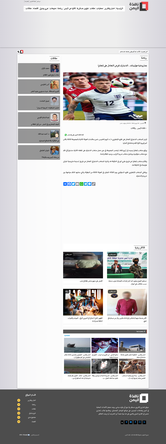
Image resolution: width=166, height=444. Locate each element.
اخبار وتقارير (109, 8)
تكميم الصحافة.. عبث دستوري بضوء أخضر (45, 91)
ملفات (92, 8)
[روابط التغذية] (144, 422)
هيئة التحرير (33, 1)
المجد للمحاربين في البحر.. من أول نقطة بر (45, 124)
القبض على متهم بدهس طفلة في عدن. (91, 281)
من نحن (38, 1)
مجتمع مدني (32, 417)
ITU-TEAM (23, 435)
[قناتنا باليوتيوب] (131, 422)
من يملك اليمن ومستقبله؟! (50, 157)
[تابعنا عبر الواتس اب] (140, 422)
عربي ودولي (44, 8)
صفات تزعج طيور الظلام (51, 75)
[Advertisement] (83, 30)
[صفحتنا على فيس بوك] (135, 422)
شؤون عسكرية (83, 8)
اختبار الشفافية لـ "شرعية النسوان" (48, 107)
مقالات (29, 8)
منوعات (53, 8)
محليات (99, 8)
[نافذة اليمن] (138, 6)
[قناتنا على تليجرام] (126, 422)
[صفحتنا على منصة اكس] (122, 422)
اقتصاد (35, 8)
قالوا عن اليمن (69, 8)
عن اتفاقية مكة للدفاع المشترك (49, 140)
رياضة (60, 8)
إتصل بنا (27, 1)
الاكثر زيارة (140, 248)
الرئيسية (119, 8)
